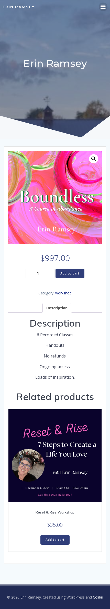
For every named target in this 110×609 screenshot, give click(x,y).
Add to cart (70, 273)
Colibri (98, 597)
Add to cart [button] (55, 540)
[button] (93, 158)
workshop (63, 293)
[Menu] (103, 7)
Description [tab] (57, 307)
